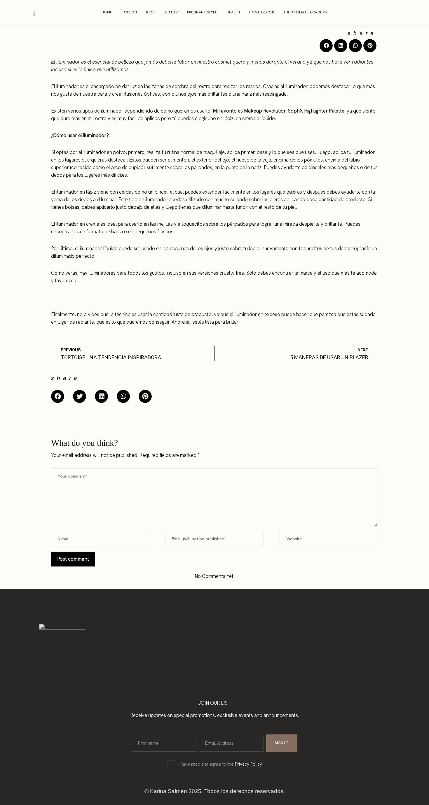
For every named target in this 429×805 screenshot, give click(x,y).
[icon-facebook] (407, 12)
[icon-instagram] (395, 12)
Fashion (129, 12)
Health (233, 12)
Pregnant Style (202, 12)
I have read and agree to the (220, 764)
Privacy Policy (248, 764)
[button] (326, 45)
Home (107, 12)
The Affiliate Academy (305, 12)
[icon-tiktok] (418, 12)
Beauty (171, 12)
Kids (150, 12)
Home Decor (261, 12)
